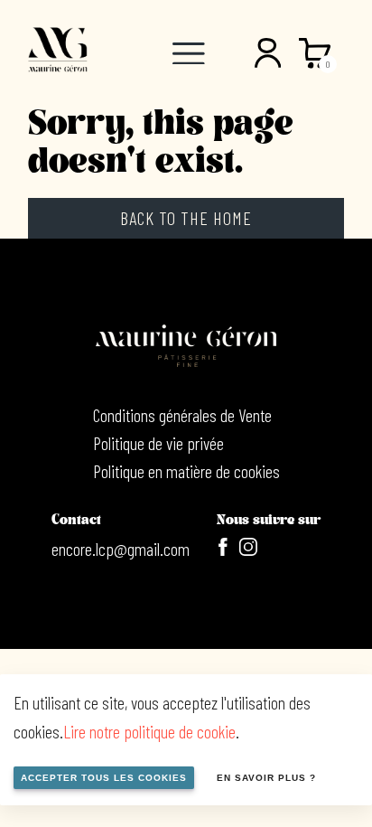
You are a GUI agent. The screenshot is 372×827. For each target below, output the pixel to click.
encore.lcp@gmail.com (120, 548)
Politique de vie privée (158, 443)
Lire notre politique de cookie (149, 731)
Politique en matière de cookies (186, 471)
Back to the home (186, 218)
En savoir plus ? (266, 778)
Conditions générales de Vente (182, 415)
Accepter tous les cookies (104, 778)
